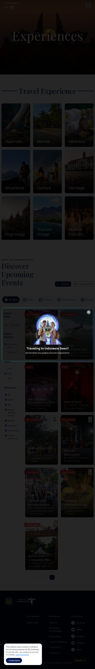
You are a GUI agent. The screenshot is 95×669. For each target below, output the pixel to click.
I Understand (14, 660)
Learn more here (22, 654)
